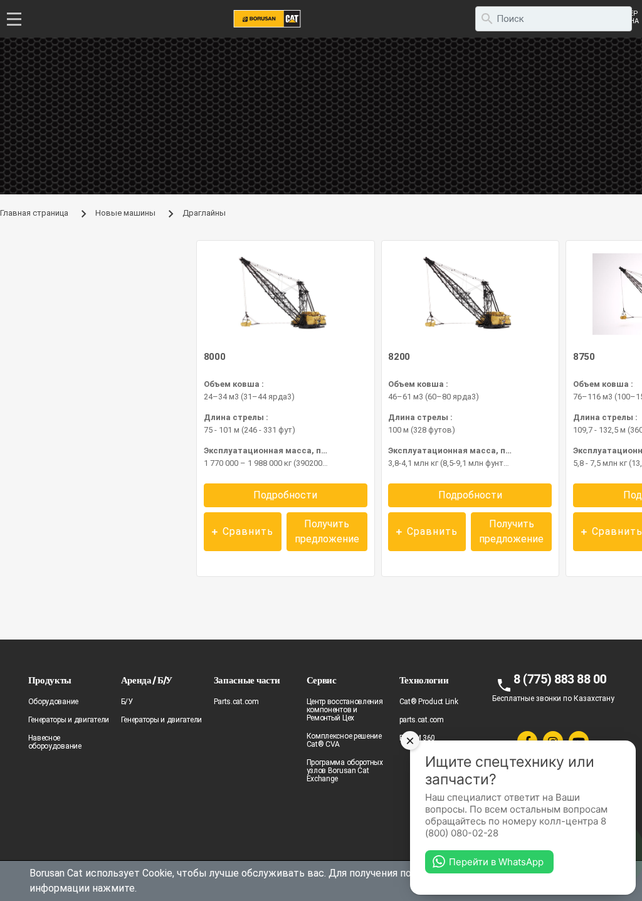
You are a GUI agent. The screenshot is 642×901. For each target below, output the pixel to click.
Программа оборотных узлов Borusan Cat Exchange (345, 770)
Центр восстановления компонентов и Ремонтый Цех (345, 709)
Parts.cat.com (236, 701)
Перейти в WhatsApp (496, 862)
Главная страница (34, 213)
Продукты (50, 680)
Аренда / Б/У (146, 680)
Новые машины (125, 213)
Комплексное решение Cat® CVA (344, 740)
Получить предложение (327, 531)
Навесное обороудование (55, 742)
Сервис (322, 680)
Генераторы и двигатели (68, 719)
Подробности (285, 495)
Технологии (424, 680)
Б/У (127, 701)
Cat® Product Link (428, 701)
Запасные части (247, 680)
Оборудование (53, 701)
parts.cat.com (421, 719)
